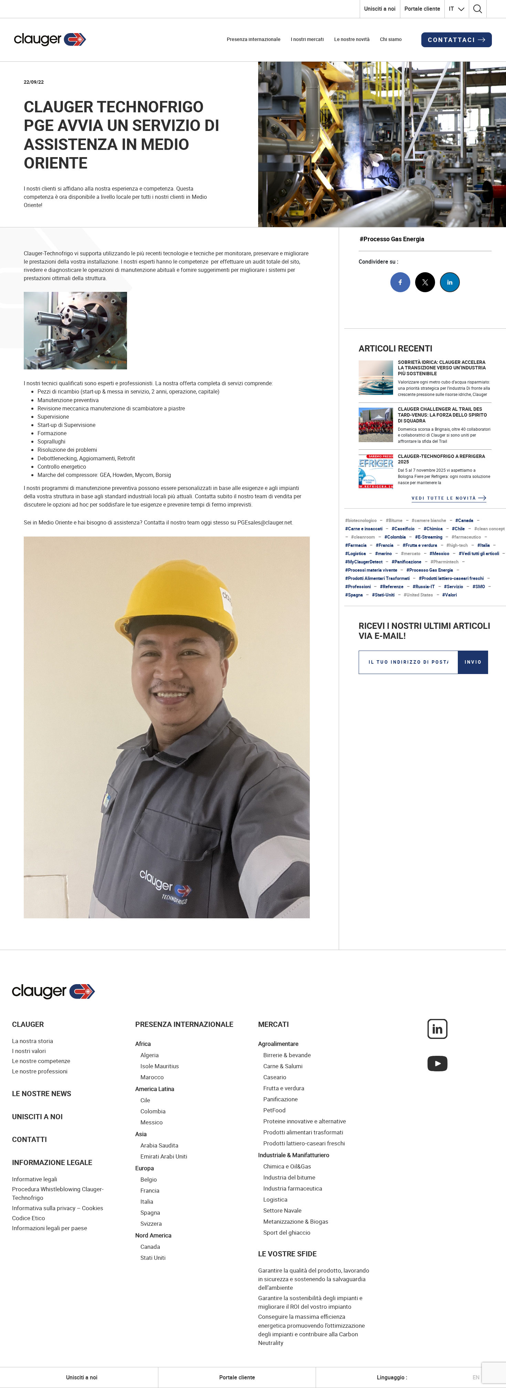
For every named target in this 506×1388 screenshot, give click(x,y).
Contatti (29, 1139)
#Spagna (354, 595)
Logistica (275, 1199)
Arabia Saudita (159, 1145)
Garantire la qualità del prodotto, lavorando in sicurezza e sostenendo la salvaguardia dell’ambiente (313, 1279)
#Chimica (433, 529)
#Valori (449, 595)
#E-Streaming (428, 537)
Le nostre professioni (39, 1071)
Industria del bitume (289, 1177)
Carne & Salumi (283, 1066)
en (476, 1377)
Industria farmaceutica (292, 1188)
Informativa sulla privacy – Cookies (57, 1208)
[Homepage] (50, 40)
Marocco (152, 1077)
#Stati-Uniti (383, 595)
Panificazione (280, 1099)
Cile (145, 1100)
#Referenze (391, 587)
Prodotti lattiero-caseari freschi (304, 1143)
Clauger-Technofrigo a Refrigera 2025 (441, 459)
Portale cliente (422, 8)
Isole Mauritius (159, 1066)
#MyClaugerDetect (363, 562)
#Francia (384, 545)
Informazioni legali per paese (49, 1228)
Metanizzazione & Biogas (295, 1221)
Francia (149, 1190)
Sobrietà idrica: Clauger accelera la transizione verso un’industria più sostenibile (442, 368)
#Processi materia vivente (371, 570)
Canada (150, 1246)
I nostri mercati (307, 39)
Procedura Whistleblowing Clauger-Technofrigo (58, 1193)
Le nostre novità (352, 39)
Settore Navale (282, 1210)
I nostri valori (29, 1051)
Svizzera (151, 1223)
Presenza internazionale (254, 39)
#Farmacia (356, 545)
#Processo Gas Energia (392, 239)
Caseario (274, 1077)
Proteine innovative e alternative (304, 1121)
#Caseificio (403, 529)
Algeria (149, 1055)
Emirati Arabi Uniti (163, 1156)
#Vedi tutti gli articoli (479, 554)
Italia (146, 1201)
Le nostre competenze (41, 1061)
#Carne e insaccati (363, 529)
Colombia (153, 1111)
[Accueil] (53, 992)
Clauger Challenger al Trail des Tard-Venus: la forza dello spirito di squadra (442, 415)
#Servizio (453, 587)
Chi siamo (391, 39)
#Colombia (395, 537)
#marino (383, 554)
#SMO (479, 587)
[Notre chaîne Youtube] (437, 1062)
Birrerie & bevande (287, 1055)
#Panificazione (406, 562)
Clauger (28, 1024)
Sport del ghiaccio (286, 1232)
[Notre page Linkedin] (437, 1028)
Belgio (148, 1179)
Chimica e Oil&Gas (287, 1166)
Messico (151, 1122)
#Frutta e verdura (420, 545)
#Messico (439, 554)
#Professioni (358, 587)
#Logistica (355, 554)
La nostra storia (32, 1041)
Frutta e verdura (283, 1088)
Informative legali (34, 1179)
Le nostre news (41, 1093)
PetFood (274, 1110)
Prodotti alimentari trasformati (303, 1132)
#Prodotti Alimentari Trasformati (377, 578)
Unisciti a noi (380, 8)
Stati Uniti (153, 1257)
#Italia (483, 545)
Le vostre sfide (287, 1253)
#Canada (464, 520)
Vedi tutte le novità (444, 498)
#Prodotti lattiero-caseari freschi (451, 578)
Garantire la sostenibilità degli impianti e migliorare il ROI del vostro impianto (310, 1302)
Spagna (150, 1212)
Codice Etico (28, 1218)
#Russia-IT (424, 587)
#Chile (458, 529)
